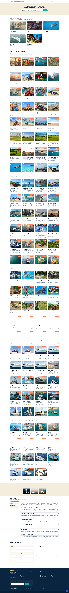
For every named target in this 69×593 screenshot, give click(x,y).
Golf (20, 575)
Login (58, 1)
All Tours (21, 571)
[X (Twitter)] (13, 577)
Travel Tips (31, 571)
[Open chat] (67, 591)
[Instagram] (11, 577)
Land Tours (30, 53)
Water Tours (25, 53)
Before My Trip (12, 501)
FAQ (41, 575)
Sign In (51, 575)
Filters (12, 53)
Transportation (22, 576)
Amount (12, 546)
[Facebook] (10, 577)
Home (42, 1)
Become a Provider (43, 576)
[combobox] (33, 10)
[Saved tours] (52, 1)
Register (52, 576)
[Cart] (54, 1)
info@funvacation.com (47, 588)
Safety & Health (12, 505)
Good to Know (12, 507)
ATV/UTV (16, 53)
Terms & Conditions (43, 572)
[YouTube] (15, 577)
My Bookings (52, 572)
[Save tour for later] (11, 58)
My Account (52, 571)
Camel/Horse (20, 53)
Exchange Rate (32, 572)
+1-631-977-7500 (14, 588)
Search (45, 10)
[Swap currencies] (22, 553)
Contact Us (41, 571)
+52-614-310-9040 (32, 588)
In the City (11, 503)
